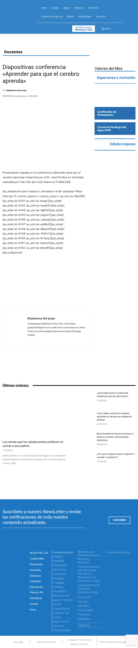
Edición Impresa (122, 144)
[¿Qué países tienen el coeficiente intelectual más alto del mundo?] (83, 399)
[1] (115, 99)
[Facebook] (114, 28)
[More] (85, 91)
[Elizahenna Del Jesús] (15, 329)
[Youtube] (127, 28)
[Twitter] (123, 28)
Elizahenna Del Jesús (16, 90)
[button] (126, 13)
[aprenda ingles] (115, 89)
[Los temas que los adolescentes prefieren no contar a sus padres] (34, 414)
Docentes (13, 51)
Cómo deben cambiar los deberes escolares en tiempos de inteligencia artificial (114, 416)
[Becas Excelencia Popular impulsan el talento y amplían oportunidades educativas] (83, 440)
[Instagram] (118, 28)
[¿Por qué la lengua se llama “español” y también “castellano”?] (83, 460)
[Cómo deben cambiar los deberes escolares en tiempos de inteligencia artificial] (83, 419)
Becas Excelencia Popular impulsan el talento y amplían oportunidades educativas (115, 436)
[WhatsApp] (76, 91)
